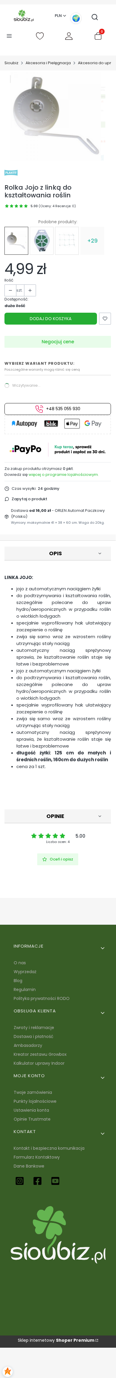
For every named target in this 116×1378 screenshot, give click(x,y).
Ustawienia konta (31, 1110)
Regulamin (25, 989)
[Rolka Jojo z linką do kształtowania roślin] (16, 240)
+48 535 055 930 (63, 409)
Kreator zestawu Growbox (40, 1054)
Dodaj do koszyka (50, 319)
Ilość (8, 280)
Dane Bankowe (29, 1166)
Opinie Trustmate (32, 1119)
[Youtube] (55, 1181)
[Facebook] (37, 1181)
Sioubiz (11, 63)
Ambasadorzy (28, 1045)
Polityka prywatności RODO (42, 998)
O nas (20, 963)
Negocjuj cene (58, 342)
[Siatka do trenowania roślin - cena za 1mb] (67, 240)
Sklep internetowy (56, 1340)
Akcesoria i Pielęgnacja (48, 63)
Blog (18, 981)
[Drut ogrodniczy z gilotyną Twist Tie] (42, 241)
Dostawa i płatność (34, 1036)
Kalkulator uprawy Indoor (39, 1063)
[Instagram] (20, 1181)
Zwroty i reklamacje (34, 1028)
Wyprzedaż (25, 972)
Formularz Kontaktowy (37, 1157)
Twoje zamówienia (33, 1092)
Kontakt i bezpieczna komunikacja (49, 1148)
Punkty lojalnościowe (35, 1101)
